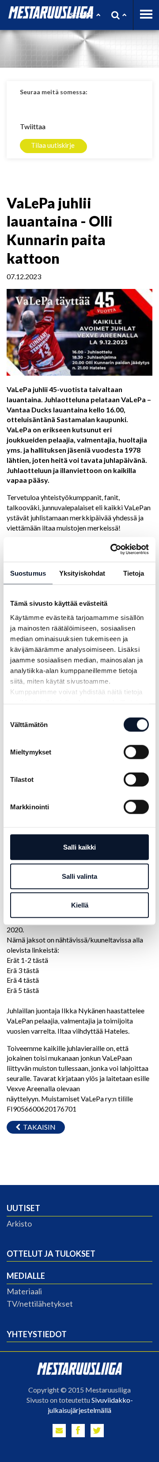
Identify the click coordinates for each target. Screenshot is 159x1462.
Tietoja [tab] (133, 573)
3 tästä (28, 970)
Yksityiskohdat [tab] (82, 573)
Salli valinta (79, 876)
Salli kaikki (79, 847)
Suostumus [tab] (28, 573)
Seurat (82, 15)
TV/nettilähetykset (40, 1303)
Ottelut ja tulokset (51, 1253)
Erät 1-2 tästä (27, 960)
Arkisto (19, 1223)
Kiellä (79, 905)
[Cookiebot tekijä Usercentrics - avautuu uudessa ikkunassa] (112, 549)
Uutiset (23, 1208)
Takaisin (38, 1127)
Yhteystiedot (37, 1334)
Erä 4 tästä (23, 980)
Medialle (26, 1276)
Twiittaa (32, 126)
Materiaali (24, 1291)
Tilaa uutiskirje (53, 145)
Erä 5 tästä (23, 990)
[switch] (136, 752)
